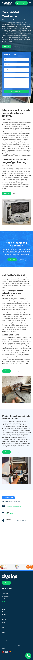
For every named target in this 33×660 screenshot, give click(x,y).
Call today (6, 46)
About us (4, 619)
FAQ (3, 627)
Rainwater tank (5, 604)
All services (4, 611)
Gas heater (4, 601)
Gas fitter (4, 598)
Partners (4, 614)
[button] (29, 3)
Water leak (4, 591)
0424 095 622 (9, 513)
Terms (3, 648)
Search (3, 632)
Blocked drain (5, 593)
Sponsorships (5, 617)
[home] (8, 3)
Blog (3, 624)
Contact (16, 46)
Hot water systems (6, 596)
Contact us (4, 630)
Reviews (3, 622)
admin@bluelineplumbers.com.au (14, 506)
